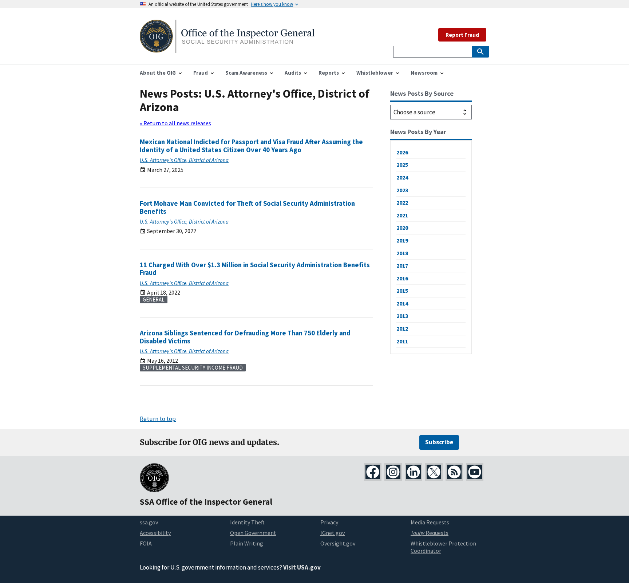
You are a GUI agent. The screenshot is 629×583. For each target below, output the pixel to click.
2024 (402, 177)
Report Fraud (462, 34)
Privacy (329, 522)
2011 (402, 341)
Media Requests (430, 522)
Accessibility (155, 532)
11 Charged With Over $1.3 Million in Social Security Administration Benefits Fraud (255, 269)
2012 (402, 328)
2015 (402, 290)
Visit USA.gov (302, 567)
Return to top (158, 419)
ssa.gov (149, 522)
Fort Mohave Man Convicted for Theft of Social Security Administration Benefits (247, 207)
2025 (402, 164)
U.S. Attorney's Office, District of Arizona (184, 160)
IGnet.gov (332, 532)
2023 (402, 190)
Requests (429, 532)
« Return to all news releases (175, 123)
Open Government (253, 532)
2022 (402, 202)
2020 (402, 227)
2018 (402, 253)
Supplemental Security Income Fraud (193, 367)
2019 (402, 240)
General (154, 299)
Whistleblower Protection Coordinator (443, 547)
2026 (402, 152)
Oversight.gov (337, 543)
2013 (402, 315)
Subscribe (439, 442)
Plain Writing (246, 543)
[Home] (227, 48)
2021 (402, 215)
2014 (402, 303)
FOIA (146, 543)
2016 (402, 278)
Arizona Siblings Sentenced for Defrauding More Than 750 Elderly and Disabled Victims (245, 337)
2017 (402, 265)
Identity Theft (247, 522)
